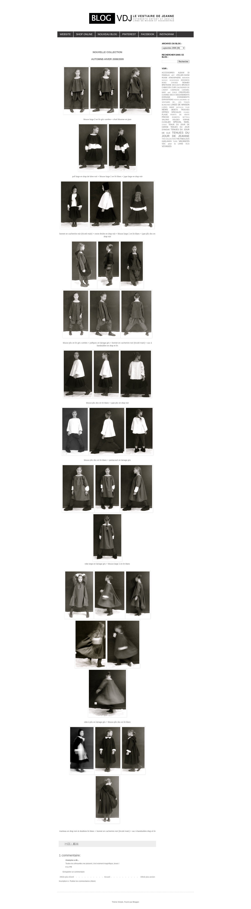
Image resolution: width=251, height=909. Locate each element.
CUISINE (165, 95)
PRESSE (165, 117)
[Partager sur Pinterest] (77, 843)
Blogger (136, 902)
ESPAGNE (166, 97)
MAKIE (171, 107)
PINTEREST (129, 34)
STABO (164, 124)
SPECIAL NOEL (181, 122)
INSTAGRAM (166, 34)
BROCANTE (176, 85)
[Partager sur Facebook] (74, 843)
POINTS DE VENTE (179, 115)
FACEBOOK (147, 34)
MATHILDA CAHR (182, 107)
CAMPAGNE (175, 90)
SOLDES (176, 120)
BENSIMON (185, 80)
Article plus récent (67, 877)
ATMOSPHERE (175, 78)
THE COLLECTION (169, 139)
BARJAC (165, 80)
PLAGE (165, 115)
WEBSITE (65, 34)
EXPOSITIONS (167, 100)
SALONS (165, 120)
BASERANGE (174, 80)
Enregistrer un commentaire (74, 872)
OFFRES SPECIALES (171, 112)
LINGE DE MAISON (180, 104)
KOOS (176, 100)
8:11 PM (69, 867)
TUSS (175, 141)
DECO (172, 95)
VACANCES (184, 141)
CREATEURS (184, 92)
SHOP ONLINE (84, 34)
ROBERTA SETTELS (180, 117)
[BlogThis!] (68, 843)
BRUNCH (185, 85)
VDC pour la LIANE (172, 144)
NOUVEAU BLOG (107, 34)
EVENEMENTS (183, 97)
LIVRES (164, 107)
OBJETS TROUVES (180, 110)
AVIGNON (185, 78)
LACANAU (183, 100)
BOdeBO (185, 83)
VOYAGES (166, 146)
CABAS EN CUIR (169, 87)
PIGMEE (186, 112)
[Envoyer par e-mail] (66, 843)
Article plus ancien (147, 877)
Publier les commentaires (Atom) (83, 881)
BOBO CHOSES (170, 82)
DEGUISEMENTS (182, 95)
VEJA (187, 144)
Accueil (107, 877)
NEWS (165, 109)
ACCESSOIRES (168, 73)
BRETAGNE (166, 85)
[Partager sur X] (71, 843)
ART (173, 75)
